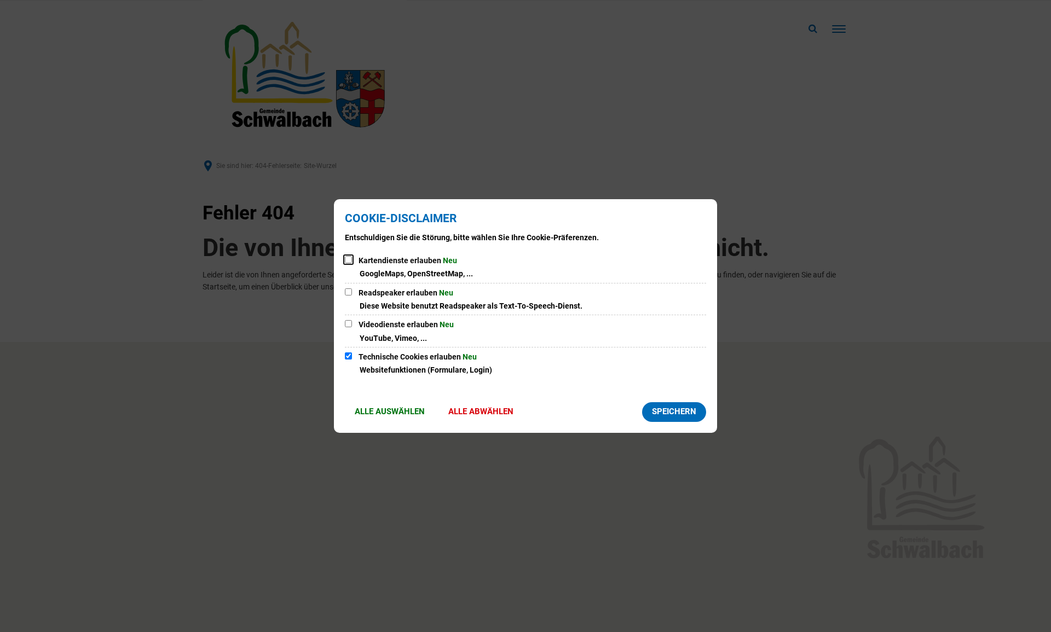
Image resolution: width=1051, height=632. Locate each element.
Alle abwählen (480, 411)
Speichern (674, 411)
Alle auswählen (390, 411)
